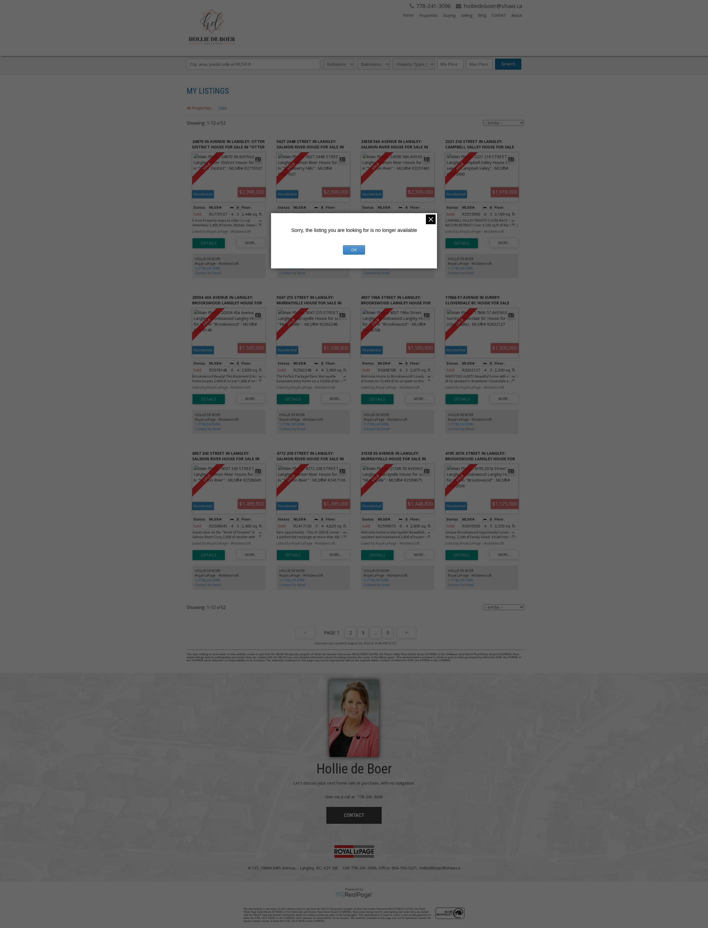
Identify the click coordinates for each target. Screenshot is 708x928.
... (375, 633)
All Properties (199, 108)
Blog (482, 15)
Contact (499, 15)
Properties (428, 15)
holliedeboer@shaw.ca (439, 868)
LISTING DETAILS (208, 243)
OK (354, 249)
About (516, 15)
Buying (449, 15)
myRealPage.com (354, 895)
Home (408, 15)
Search (508, 64)
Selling (466, 15)
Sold (222, 108)
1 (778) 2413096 (207, 268)
